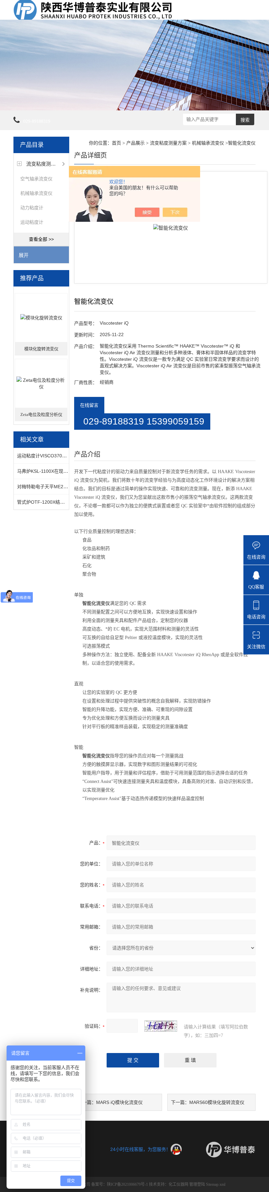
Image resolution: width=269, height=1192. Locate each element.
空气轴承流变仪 (36, 178)
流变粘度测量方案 (46, 164)
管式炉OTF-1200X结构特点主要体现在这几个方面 (68, 502)
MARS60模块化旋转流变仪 (216, 1102)
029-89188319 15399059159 (143, 421)
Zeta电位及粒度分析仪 (41, 414)
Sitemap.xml (215, 1184)
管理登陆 (197, 1184)
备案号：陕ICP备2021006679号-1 (119, 1184)
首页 (116, 143)
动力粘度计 (31, 207)
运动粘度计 (31, 222)
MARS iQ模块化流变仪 (119, 1102)
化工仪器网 (178, 1184)
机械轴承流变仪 (36, 193)
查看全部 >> (41, 239)
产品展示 (135, 143)
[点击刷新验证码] (160, 1026)
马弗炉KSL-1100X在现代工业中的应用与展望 (63, 471)
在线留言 (89, 405)
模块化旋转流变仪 (41, 348)
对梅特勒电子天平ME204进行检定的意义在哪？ (65, 486)
